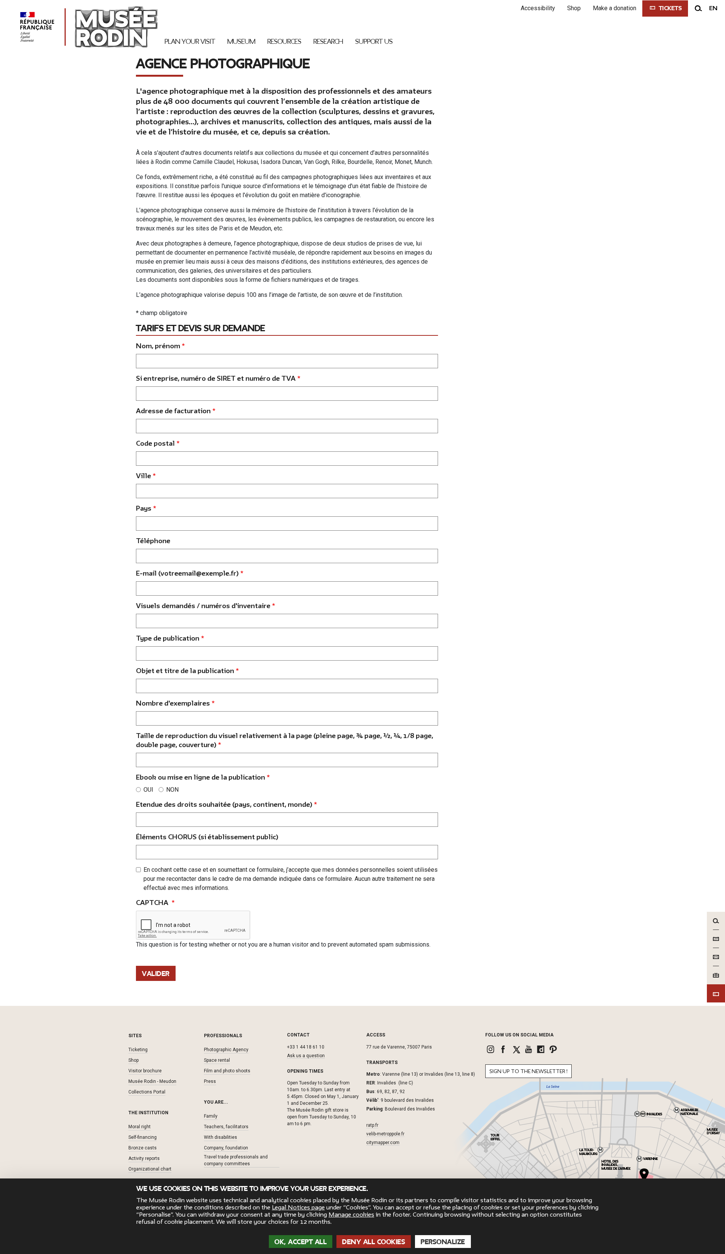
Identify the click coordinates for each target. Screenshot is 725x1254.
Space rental (217, 1060)
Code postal (155, 443)
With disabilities (220, 1137)
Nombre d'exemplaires (173, 703)
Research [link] (328, 41)
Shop (574, 8)
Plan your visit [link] (190, 41)
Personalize (443, 1242)
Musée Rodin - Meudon (152, 1081)
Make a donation (614, 8)
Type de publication (167, 638)
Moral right (139, 1126)
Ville (143, 476)
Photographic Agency (226, 1049)
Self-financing (142, 1137)
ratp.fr (372, 1125)
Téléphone (153, 541)
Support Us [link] (374, 41)
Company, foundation (226, 1148)
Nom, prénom (158, 346)
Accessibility (538, 8)
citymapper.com (383, 1142)
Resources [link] (284, 41)
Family (211, 1116)
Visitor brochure (145, 1070)
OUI (148, 789)
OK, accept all (301, 1242)
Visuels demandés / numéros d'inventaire (203, 606)
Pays (143, 508)
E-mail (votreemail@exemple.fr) (187, 573)
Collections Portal (146, 1092)
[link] (491, 1049)
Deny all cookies (373, 1242)
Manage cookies (351, 1215)
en (713, 8)
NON (172, 789)
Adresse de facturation (173, 411)
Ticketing (138, 1049)
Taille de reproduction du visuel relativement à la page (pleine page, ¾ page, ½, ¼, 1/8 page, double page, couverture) (284, 740)
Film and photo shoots (227, 1070)
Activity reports (144, 1158)
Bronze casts (142, 1148)
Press (210, 1081)
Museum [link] (241, 41)
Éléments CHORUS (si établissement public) (207, 837)
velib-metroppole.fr (385, 1134)
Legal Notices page (298, 1208)
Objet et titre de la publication (185, 671)
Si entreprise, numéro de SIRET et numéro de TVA (216, 378)
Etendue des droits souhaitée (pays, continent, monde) (224, 804)
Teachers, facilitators (226, 1126)
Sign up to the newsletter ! (528, 1071)
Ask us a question (306, 1055)
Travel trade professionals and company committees (236, 1160)
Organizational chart (149, 1169)
